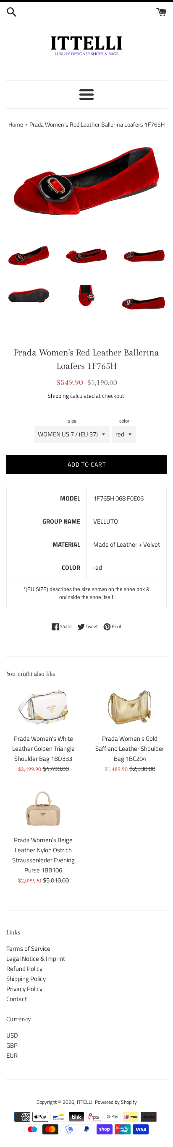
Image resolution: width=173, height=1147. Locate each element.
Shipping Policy (26, 979)
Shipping (58, 395)
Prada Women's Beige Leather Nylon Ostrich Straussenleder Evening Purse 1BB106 (43, 855)
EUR (12, 1055)
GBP (12, 1045)
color (124, 421)
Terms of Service (28, 948)
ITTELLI (84, 1102)
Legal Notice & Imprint (35, 958)
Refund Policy (24, 968)
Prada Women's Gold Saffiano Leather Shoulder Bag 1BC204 (129, 748)
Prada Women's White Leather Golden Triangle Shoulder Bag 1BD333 (43, 748)
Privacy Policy (24, 989)
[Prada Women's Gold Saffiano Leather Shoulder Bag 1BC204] (130, 707)
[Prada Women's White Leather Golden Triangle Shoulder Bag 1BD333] (43, 707)
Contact (16, 999)
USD (12, 1035)
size (72, 421)
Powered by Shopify (116, 1102)
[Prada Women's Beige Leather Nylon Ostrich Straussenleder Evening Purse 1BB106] (43, 808)
